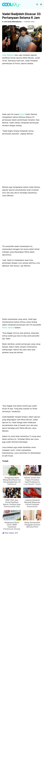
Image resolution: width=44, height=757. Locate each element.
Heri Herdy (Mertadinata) (12, 21)
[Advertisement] (22, 89)
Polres (4, 321)
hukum (22, 114)
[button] (37, 4)
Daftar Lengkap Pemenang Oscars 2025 (20, 749)
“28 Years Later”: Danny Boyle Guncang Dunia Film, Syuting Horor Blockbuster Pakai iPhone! (20, 742)
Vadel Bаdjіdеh (8, 55)
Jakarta (11, 321)
